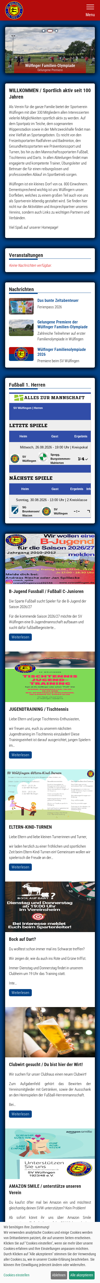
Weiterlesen (20, 637)
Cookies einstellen (16, 1275)
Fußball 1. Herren (27, 385)
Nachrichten (21, 289)
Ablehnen (59, 1275)
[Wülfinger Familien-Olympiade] (50, 52)
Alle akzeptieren (81, 1275)
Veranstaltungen (26, 255)
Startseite (14, 10)
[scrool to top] (88, 1274)
